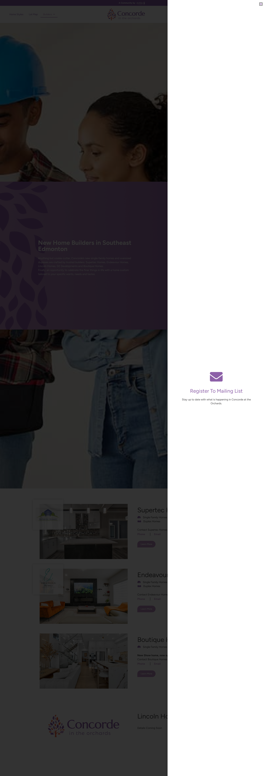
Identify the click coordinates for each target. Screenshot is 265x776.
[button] (261, 4)
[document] (132, 388)
